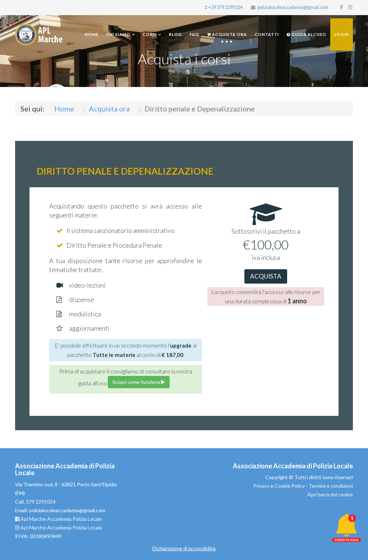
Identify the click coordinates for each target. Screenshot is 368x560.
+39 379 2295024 (225, 7)
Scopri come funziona (136, 382)
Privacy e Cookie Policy (279, 486)
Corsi (150, 34)
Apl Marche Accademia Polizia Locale (60, 519)
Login (341, 34)
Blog (175, 34)
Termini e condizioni (331, 486)
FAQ (194, 34)
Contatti (267, 34)
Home (91, 34)
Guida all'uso (308, 34)
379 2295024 (41, 502)
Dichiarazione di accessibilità (184, 548)
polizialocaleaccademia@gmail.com (292, 7)
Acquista (265, 276)
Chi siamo (118, 34)
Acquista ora (229, 34)
